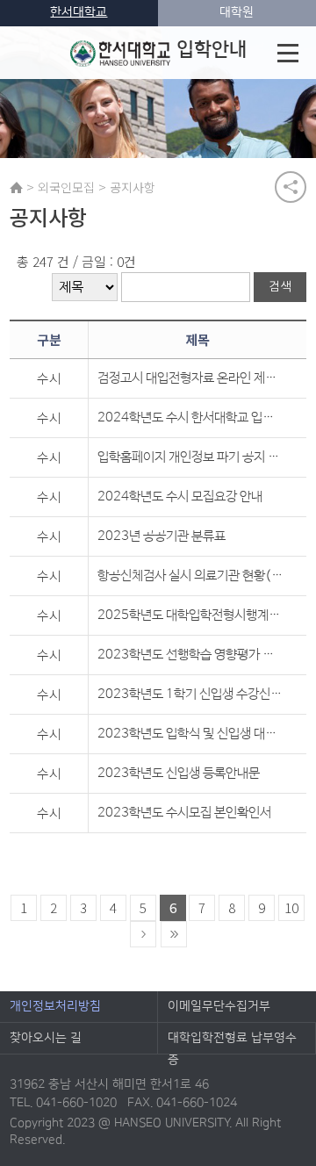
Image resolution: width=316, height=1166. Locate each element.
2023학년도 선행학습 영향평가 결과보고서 (190, 654)
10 (291, 907)
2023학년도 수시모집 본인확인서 (184, 812)
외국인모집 (66, 187)
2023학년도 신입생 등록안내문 (178, 773)
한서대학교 (78, 12)
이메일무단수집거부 (219, 1006)
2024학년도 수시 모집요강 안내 (179, 496)
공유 (290, 187)
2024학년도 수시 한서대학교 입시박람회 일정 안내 (190, 417)
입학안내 (211, 50)
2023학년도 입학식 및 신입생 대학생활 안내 (190, 733)
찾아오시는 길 (46, 1038)
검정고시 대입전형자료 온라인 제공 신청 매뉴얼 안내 (190, 378)
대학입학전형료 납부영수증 (232, 1042)
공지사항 (132, 187)
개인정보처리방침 (55, 1006)
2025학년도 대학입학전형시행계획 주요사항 (190, 615)
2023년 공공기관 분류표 (161, 536)
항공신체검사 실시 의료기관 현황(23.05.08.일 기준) (190, 575)
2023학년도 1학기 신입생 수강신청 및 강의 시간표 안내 (190, 694)
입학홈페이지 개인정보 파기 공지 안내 (190, 457)
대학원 (236, 12)
